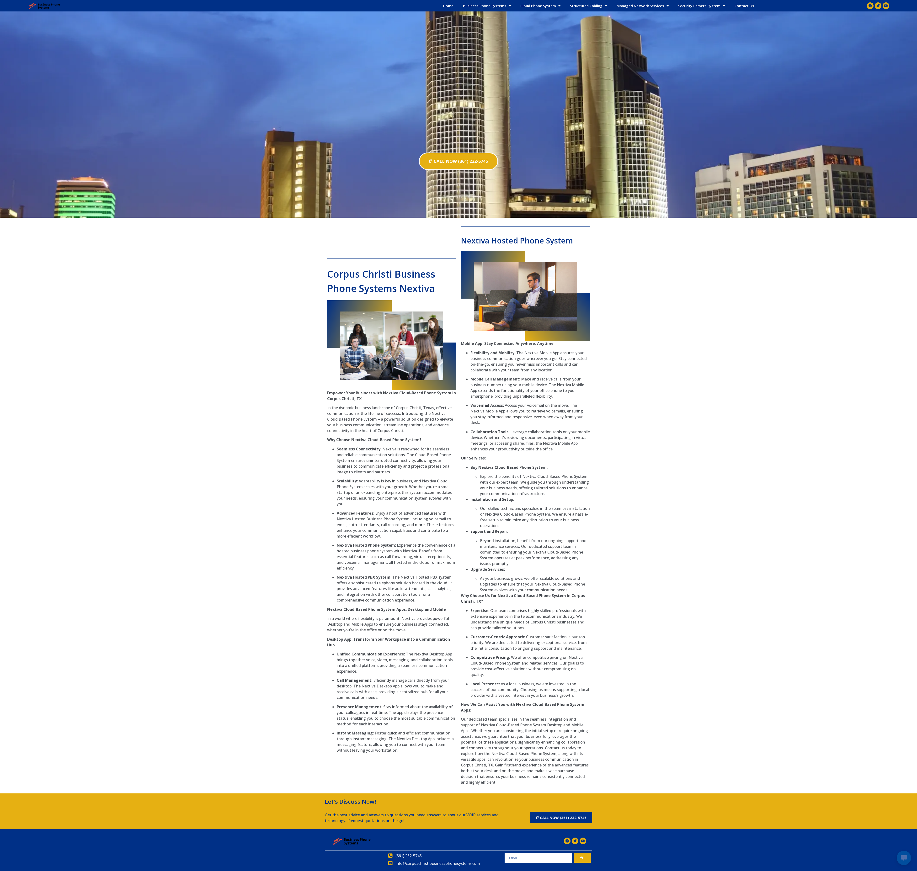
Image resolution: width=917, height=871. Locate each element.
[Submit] (582, 858)
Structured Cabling (586, 5)
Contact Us (744, 5)
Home (448, 5)
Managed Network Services (640, 5)
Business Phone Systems (484, 5)
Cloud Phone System (538, 5)
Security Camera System (699, 5)
